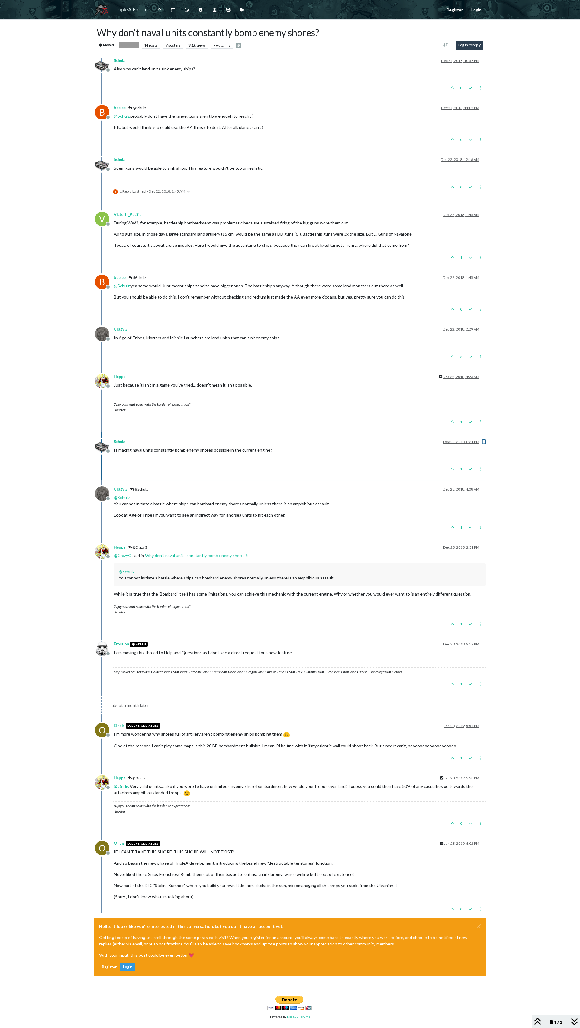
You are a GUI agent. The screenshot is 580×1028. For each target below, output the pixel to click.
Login (127, 967)
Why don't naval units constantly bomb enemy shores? (196, 555)
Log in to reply (469, 45)
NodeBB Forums (298, 1016)
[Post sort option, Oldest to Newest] (446, 45)
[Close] (479, 926)
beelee (120, 108)
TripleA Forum (131, 9)
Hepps (119, 376)
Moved (108, 45)
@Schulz (139, 108)
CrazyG (120, 329)
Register (109, 967)
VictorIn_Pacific (127, 214)
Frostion (121, 644)
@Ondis (138, 778)
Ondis (119, 725)
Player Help (129, 45)
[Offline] (104, 64)
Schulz (119, 60)
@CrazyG (139, 547)
